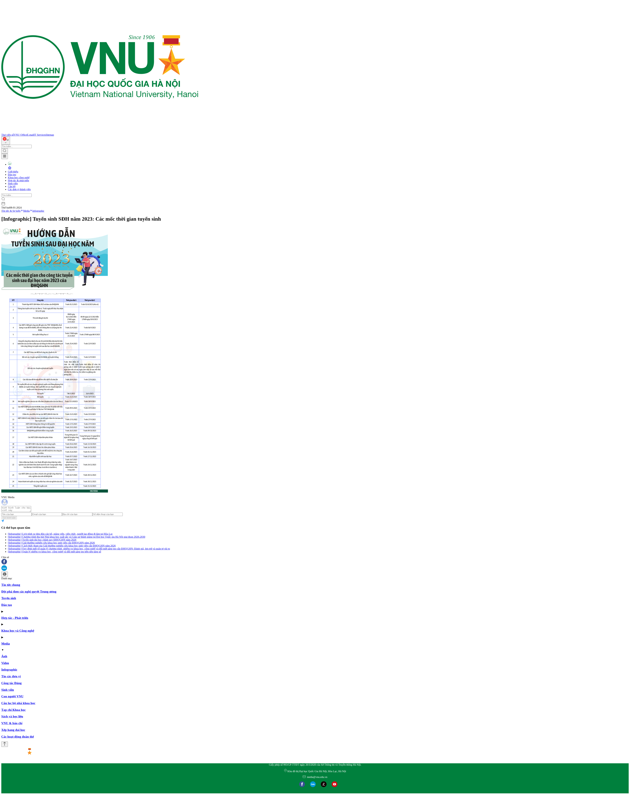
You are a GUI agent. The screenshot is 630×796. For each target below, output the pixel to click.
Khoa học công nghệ (19, 177)
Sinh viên (13, 183)
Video (5, 663)
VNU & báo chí (11, 723)
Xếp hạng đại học (13, 730)
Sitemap (50, 134)
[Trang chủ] (99, 131)
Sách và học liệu (12, 716)
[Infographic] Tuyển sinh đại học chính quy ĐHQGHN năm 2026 (42, 539)
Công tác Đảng (11, 683)
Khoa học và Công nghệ (17, 630)
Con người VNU (12, 696)
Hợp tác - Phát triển (14, 618)
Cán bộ (11, 186)
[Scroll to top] (4, 744)
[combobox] (5, 140)
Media (26, 210)
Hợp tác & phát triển (18, 180)
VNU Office (20, 134)
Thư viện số (7, 134)
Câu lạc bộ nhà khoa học (18, 703)
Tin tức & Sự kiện (11, 210)
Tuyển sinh (8, 598)
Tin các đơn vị (11, 676)
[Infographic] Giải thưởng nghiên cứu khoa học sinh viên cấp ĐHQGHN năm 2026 (51, 542)
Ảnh (4, 656)
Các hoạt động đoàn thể (17, 736)
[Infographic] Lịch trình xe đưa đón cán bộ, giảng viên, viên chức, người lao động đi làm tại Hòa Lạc (60, 533)
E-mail (30, 134)
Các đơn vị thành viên (19, 189)
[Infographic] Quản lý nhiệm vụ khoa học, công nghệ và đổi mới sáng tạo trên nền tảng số (54, 551)
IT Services (40, 134)
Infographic (38, 210)
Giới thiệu (13, 171)
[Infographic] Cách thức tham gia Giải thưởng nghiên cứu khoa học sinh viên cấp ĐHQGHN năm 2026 (62, 545)
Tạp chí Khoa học (13, 710)
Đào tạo (12, 174)
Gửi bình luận (9, 518)
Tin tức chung (10, 585)
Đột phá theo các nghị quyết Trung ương (28, 591)
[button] (315, 562)
